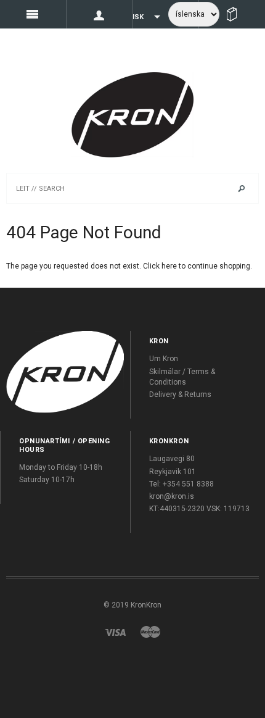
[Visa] (115, 631)
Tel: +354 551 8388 (181, 484)
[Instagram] (65, 371)
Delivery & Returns (180, 394)
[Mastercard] (150, 631)
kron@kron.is (171, 496)
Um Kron (163, 358)
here (169, 266)
